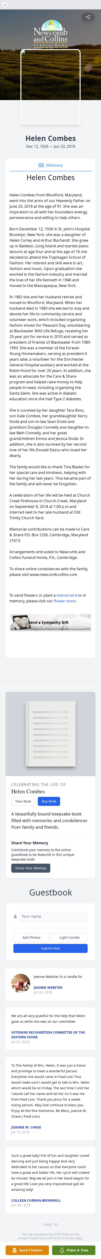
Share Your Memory (30, 868)
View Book (23, 801)
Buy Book (49, 801)
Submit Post (50, 948)
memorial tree (69, 595)
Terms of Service (63, 1238)
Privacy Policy (37, 1238)
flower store (65, 601)
